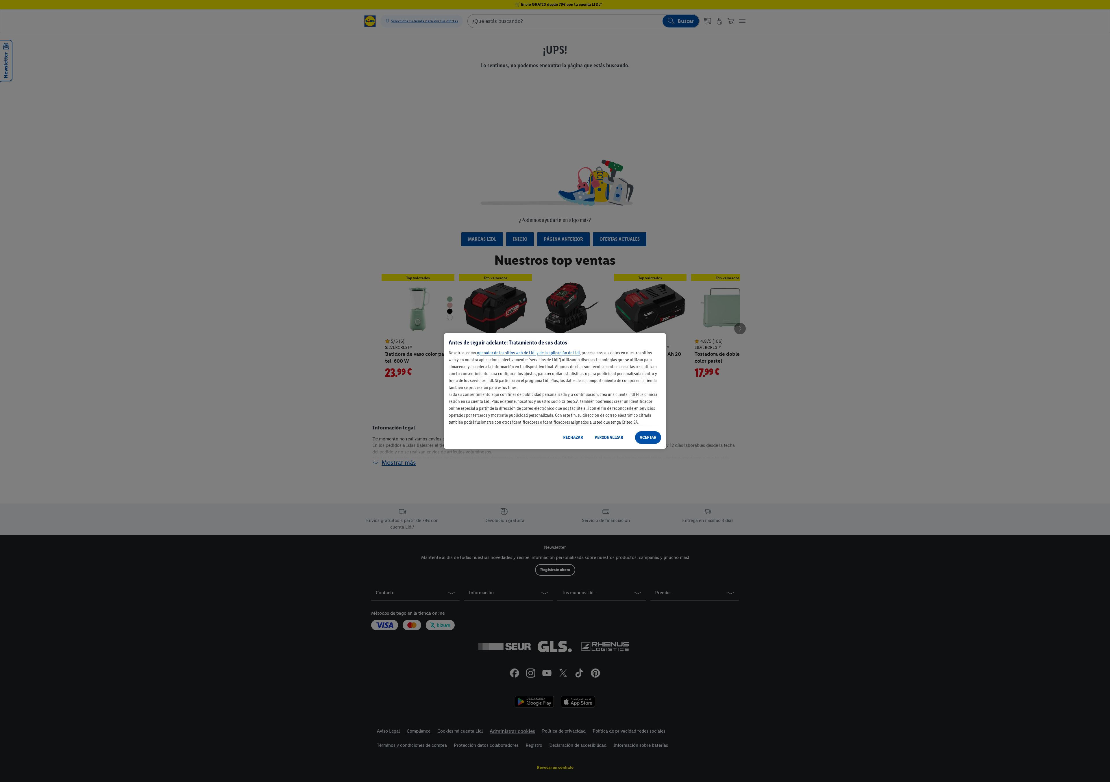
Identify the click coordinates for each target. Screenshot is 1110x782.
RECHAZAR (573, 437)
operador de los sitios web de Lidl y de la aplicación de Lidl (528, 352)
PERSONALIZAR (609, 437)
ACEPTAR (648, 437)
